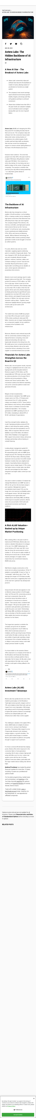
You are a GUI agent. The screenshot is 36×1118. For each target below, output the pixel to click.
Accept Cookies (18, 1115)
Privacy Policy (11, 1106)
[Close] (34, 1098)
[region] (18, 1107)
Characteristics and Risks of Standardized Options (17, 815)
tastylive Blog (6, 10)
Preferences (18, 1110)
